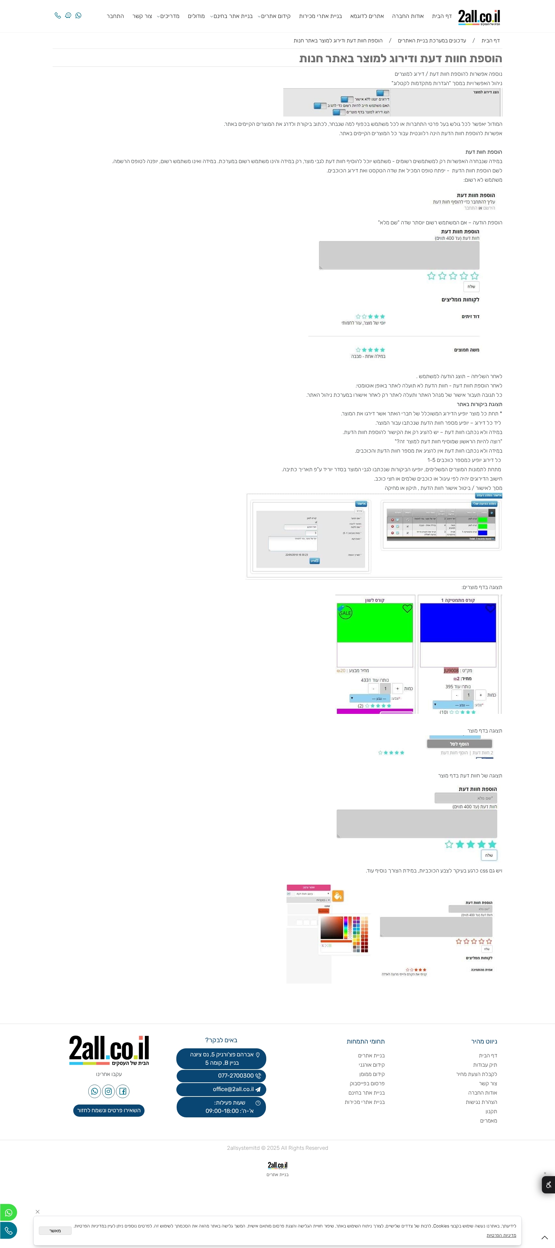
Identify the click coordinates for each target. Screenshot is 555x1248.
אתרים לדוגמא (367, 16)
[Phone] (57, 10)
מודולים (196, 16)
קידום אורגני (372, 1065)
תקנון (491, 1111)
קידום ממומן (372, 1074)
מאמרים (488, 1120)
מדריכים (170, 16)
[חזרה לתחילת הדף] (545, 1239)
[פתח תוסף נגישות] (548, 1184)
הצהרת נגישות (480, 1102)
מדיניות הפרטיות (501, 1235)
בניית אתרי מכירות (320, 16)
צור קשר (142, 16)
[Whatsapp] (78, 10)
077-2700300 (235, 1075)
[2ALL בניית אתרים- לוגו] (479, 15)
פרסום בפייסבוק (366, 1083)
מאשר (55, 1230)
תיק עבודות (485, 1065)
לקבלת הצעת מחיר (476, 1074)
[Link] (68, 10)
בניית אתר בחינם (233, 16)
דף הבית (442, 16)
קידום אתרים (276, 16)
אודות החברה (408, 16)
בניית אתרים (371, 1055)
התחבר (115, 16)
